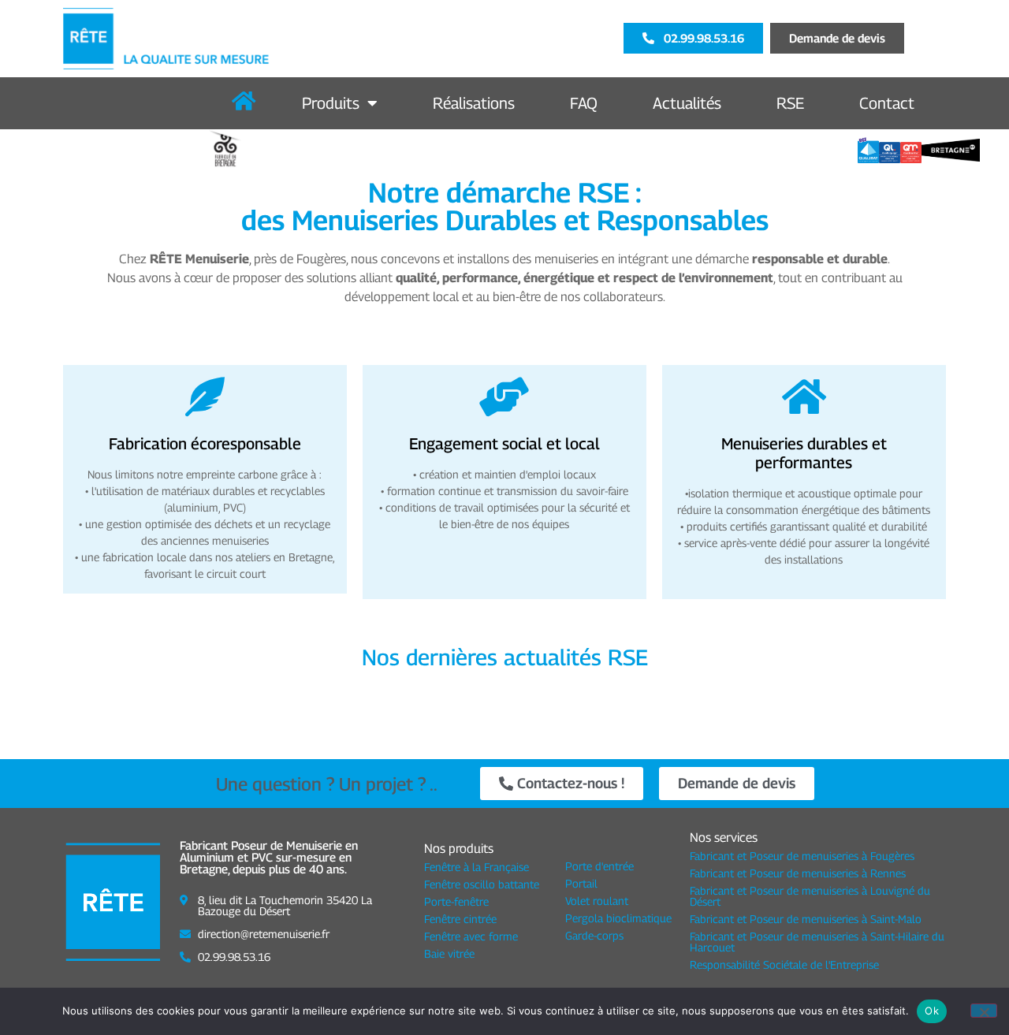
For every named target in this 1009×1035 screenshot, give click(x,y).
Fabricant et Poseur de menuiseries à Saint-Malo (806, 918)
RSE (790, 103)
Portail (581, 883)
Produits (330, 103)
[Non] (983, 1010)
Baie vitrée (449, 953)
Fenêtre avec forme (471, 936)
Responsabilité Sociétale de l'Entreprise (784, 964)
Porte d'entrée (599, 866)
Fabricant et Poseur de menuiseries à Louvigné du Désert (810, 896)
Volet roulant (596, 900)
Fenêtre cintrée (460, 918)
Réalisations (474, 103)
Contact (886, 103)
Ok (932, 1010)
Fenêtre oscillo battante (481, 884)
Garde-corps (594, 935)
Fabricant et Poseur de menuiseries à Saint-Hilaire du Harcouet (817, 941)
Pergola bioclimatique (618, 918)
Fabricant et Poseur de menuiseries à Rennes (798, 873)
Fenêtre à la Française (476, 866)
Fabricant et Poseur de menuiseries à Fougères (802, 855)
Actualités (687, 103)
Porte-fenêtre (456, 901)
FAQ (584, 103)
